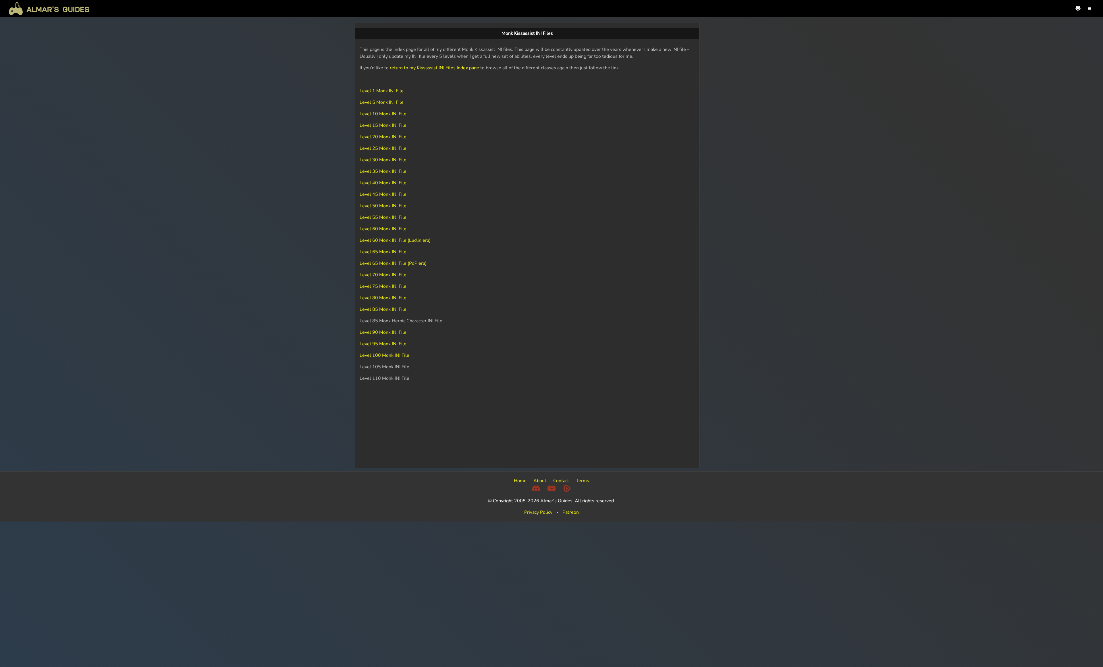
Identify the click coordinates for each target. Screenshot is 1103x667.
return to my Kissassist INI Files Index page (434, 68)
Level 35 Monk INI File (383, 171)
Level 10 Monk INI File (383, 114)
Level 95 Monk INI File (383, 344)
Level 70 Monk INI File (383, 275)
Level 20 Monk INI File (383, 137)
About (539, 481)
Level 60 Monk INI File (383, 229)
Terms (582, 481)
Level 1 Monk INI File (382, 91)
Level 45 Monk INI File (383, 194)
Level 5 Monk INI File (382, 102)
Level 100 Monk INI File (384, 355)
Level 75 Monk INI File (383, 286)
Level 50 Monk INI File (383, 206)
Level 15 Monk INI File (383, 125)
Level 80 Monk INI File (383, 298)
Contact (561, 481)
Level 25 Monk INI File (383, 148)
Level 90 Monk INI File (383, 332)
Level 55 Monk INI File (383, 217)
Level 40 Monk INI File (383, 183)
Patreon (570, 512)
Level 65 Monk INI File (383, 252)
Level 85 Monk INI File (383, 309)
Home (520, 481)
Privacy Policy (538, 512)
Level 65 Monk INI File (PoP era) (393, 263)
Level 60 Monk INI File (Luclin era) (395, 240)
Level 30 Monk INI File (383, 160)
